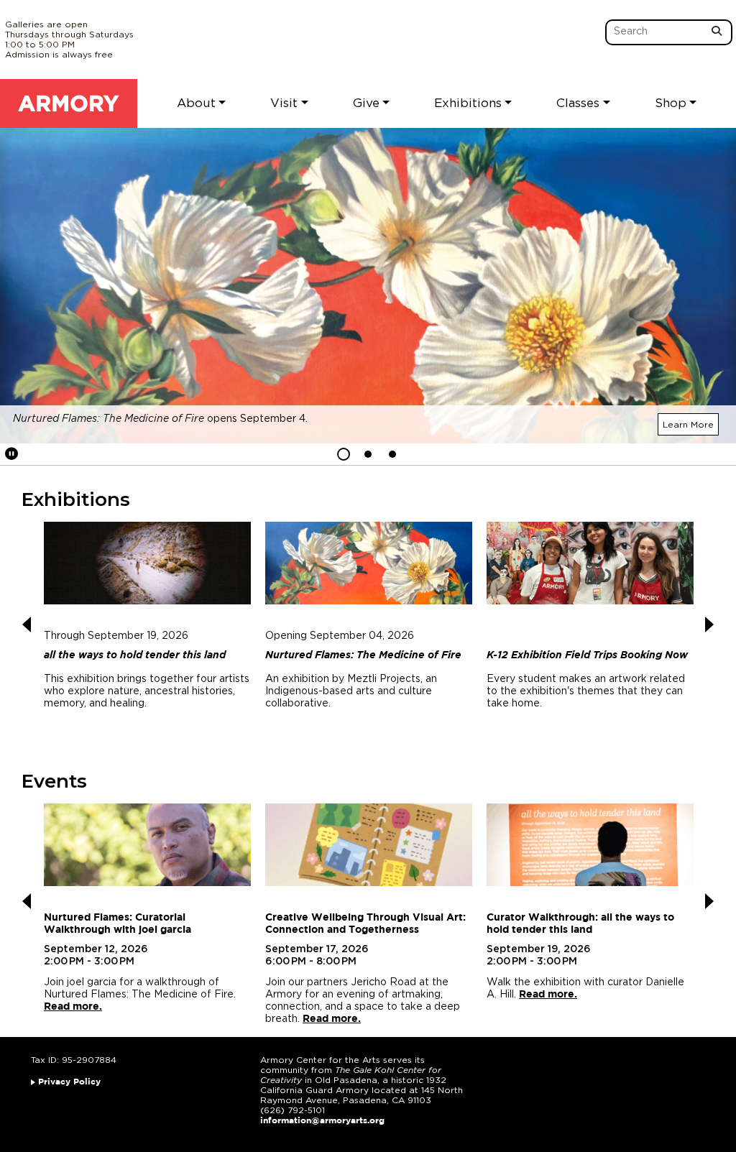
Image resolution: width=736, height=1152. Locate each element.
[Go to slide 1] (343, 454)
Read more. (73, 1007)
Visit (284, 103)
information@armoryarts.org (322, 1121)
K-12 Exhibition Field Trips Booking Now (587, 655)
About (196, 103)
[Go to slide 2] (368, 454)
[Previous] (26, 624)
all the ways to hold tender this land (135, 655)
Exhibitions (468, 103)
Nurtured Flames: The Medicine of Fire (363, 655)
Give (366, 103)
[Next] (709, 624)
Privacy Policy (69, 1082)
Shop (670, 103)
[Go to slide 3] (392, 454)
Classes (577, 103)
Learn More (688, 424)
